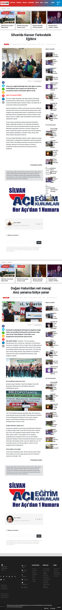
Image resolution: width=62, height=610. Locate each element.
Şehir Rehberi (46, 584)
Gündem (18, 2)
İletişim (25, 587)
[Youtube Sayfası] (10, 576)
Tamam (53, 608)
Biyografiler (57, 572)
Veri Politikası (4, 588)
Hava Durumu (46, 569)
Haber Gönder (4, 597)
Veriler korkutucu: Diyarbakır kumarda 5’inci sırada (54, 97)
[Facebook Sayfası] (2, 576)
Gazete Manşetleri (45, 587)
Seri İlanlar (45, 582)
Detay (46, 608)
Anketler (56, 570)
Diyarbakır (31, 2)
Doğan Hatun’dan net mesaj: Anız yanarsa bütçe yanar (54, 117)
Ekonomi (12, 2)
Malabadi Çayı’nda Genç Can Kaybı (54, 189)
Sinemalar (45, 580)
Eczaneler (45, 575)
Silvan (37, 2)
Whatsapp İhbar (5, 595)
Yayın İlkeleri (4, 587)
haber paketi (3, 608)
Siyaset (25, 2)
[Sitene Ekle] (5, 579)
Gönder (39, 242)
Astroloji (56, 576)
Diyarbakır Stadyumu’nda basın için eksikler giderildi (54, 144)
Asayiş (46, 2)
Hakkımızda (4, 585)
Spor (41, 2)
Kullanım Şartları (5, 594)
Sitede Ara (56, 569)
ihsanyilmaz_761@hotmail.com (21, 225)
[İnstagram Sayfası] (7, 576)
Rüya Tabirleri (57, 574)
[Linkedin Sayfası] (13, 576)
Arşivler (26, 579)
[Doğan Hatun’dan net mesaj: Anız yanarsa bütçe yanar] (22, 311)
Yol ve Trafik (46, 570)
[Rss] (16, 576)
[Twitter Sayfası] (4, 576)
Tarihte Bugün (46, 579)
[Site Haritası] (2, 579)
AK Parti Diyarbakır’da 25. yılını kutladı (54, 54)
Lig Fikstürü (46, 577)
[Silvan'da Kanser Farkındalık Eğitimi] (22, 63)
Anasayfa (3, 8)
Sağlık (33, 581)
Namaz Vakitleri (45, 573)
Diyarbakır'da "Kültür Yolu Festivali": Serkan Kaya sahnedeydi (53, 107)
